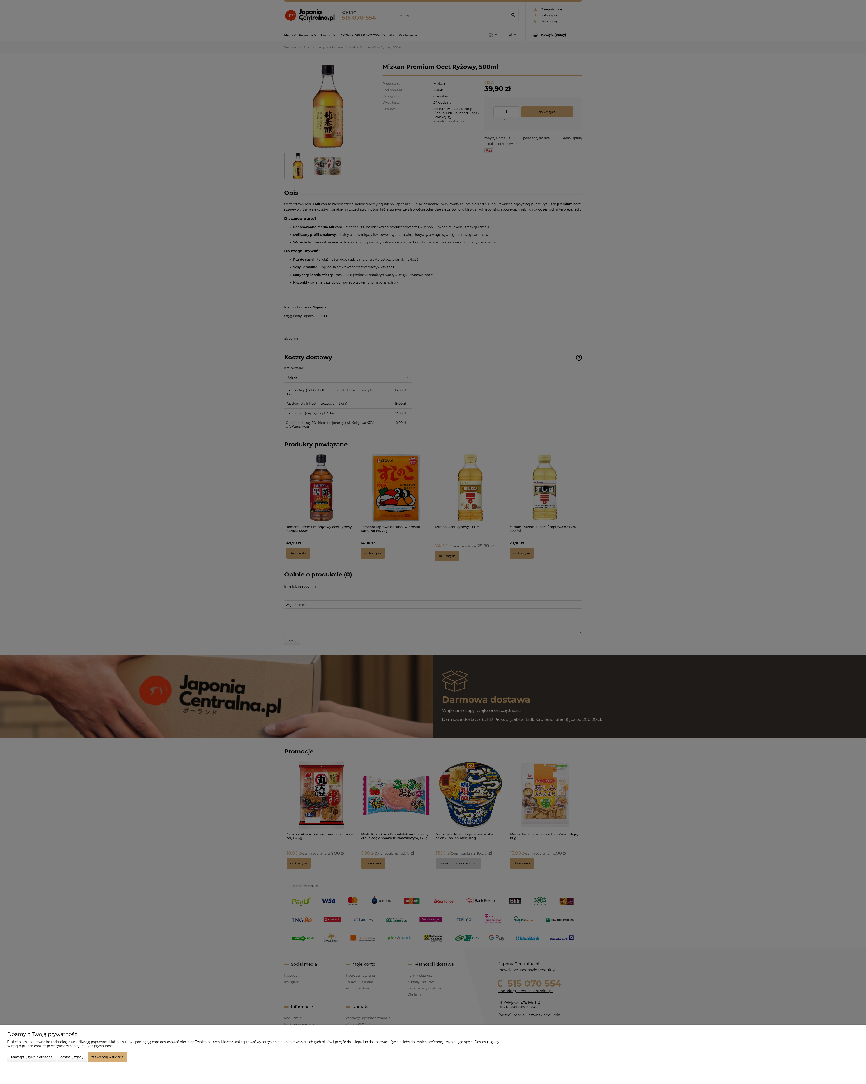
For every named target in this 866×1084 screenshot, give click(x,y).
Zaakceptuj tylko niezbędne (31, 1057)
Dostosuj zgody (71, 1057)
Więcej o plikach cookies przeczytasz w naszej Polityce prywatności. (60, 1046)
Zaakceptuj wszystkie (107, 1057)
